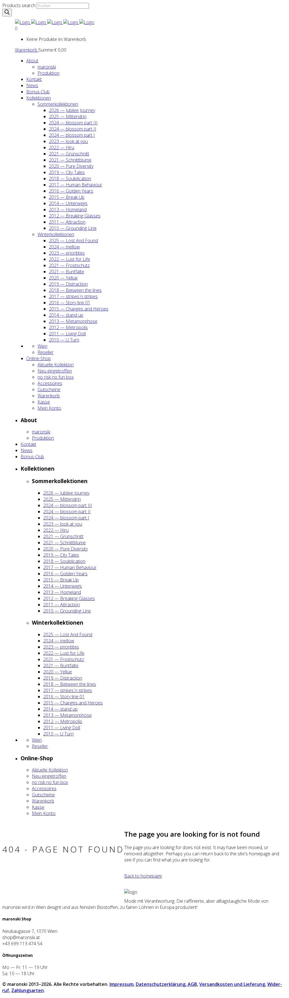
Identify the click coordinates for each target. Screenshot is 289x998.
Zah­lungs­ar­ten (27, 990)
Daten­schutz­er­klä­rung (160, 984)
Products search (19, 5)
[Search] (7, 12)
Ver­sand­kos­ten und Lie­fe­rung (232, 984)
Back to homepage (143, 876)
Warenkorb (26, 50)
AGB (192, 984)
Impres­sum (121, 984)
